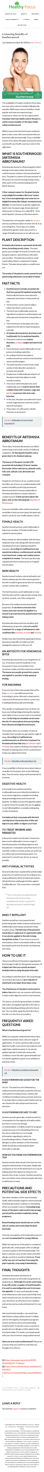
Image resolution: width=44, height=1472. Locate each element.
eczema (27, 632)
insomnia (10, 693)
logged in (16, 1408)
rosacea (37, 632)
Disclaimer (21, 1426)
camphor (36, 220)
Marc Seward (35, 42)
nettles (9, 393)
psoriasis (19, 632)
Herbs (28, 1390)
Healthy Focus (22, 5)
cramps (19, 342)
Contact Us (12, 1426)
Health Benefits (18, 1390)
